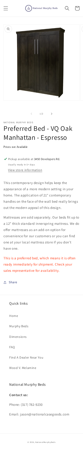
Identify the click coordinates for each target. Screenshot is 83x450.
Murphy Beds (19, 326)
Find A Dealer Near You (26, 357)
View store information (25, 170)
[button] (6, 8)
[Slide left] (31, 114)
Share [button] (13, 282)
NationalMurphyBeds (45, 442)
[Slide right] (52, 114)
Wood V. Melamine (22, 368)
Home (13, 316)
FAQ (12, 347)
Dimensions (18, 337)
